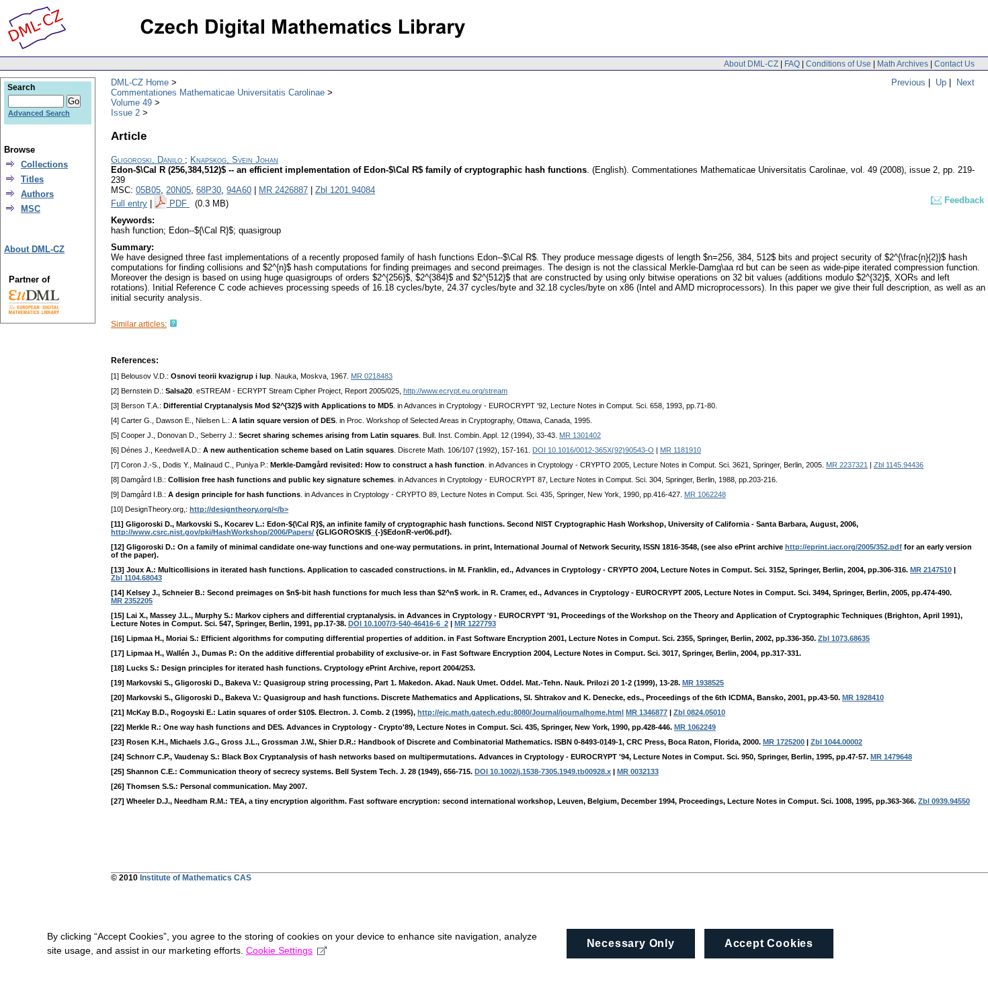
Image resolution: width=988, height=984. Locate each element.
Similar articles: (139, 324)
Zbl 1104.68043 (136, 578)
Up (941, 82)
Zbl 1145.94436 (898, 465)
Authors (37, 194)
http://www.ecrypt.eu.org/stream (455, 391)
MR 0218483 (372, 376)
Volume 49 (131, 103)
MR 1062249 (695, 727)
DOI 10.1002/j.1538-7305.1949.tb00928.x (543, 771)
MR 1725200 (784, 742)
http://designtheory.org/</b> (239, 509)
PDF (179, 203)
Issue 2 (125, 113)
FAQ (792, 64)
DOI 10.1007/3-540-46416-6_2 (398, 623)
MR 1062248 (705, 494)
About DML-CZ (751, 64)
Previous (908, 82)
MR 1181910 (680, 450)
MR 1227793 (475, 623)
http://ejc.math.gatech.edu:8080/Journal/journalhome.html (520, 712)
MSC (30, 209)
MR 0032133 (638, 771)
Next (965, 82)
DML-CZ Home (140, 82)
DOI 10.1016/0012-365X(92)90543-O (593, 450)
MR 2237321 (847, 465)
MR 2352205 (132, 601)
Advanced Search (39, 113)
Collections (44, 164)
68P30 (208, 190)
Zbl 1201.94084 (345, 190)
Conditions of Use (838, 64)
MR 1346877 (646, 712)
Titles (32, 179)
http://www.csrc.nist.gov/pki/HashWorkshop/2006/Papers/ (212, 532)
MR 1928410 (863, 697)
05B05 (148, 190)
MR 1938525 (703, 683)
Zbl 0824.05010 (699, 712)
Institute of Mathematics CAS (195, 877)
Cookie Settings (279, 950)
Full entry (129, 203)
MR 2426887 (283, 190)
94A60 (239, 190)
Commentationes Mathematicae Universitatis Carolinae (218, 92)
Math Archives (902, 64)
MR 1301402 (580, 435)
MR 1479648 (891, 757)
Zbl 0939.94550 (944, 801)
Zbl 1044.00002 (836, 742)
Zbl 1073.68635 (844, 638)
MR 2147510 (931, 570)
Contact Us (954, 64)
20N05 (178, 190)
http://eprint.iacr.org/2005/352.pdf (843, 547)
